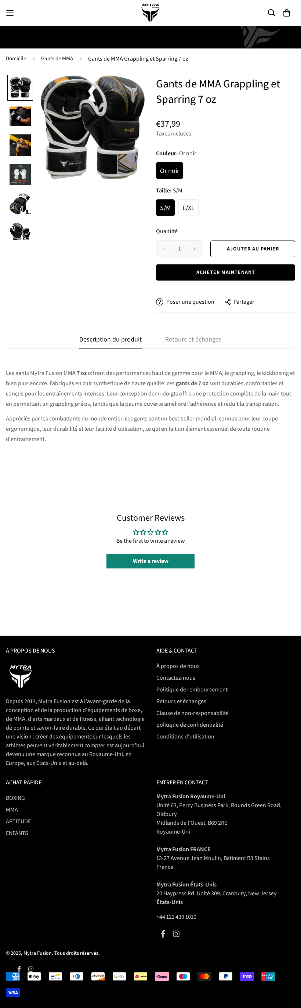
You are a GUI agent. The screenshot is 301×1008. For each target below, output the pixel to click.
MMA (12, 809)
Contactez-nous (175, 678)
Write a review (150, 561)
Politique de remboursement (192, 689)
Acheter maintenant (225, 272)
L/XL (188, 207)
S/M (165, 207)
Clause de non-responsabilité (192, 713)
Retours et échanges (181, 701)
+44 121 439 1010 (176, 917)
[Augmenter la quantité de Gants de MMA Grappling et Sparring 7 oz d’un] (195, 249)
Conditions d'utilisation (185, 736)
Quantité (167, 231)
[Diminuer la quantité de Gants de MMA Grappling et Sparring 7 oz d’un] (164, 249)
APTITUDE (18, 821)
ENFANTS (17, 833)
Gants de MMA (57, 58)
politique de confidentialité (189, 725)
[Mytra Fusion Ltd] (150, 13)
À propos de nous (178, 666)
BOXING (15, 798)
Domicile (16, 58)
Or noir (169, 170)
